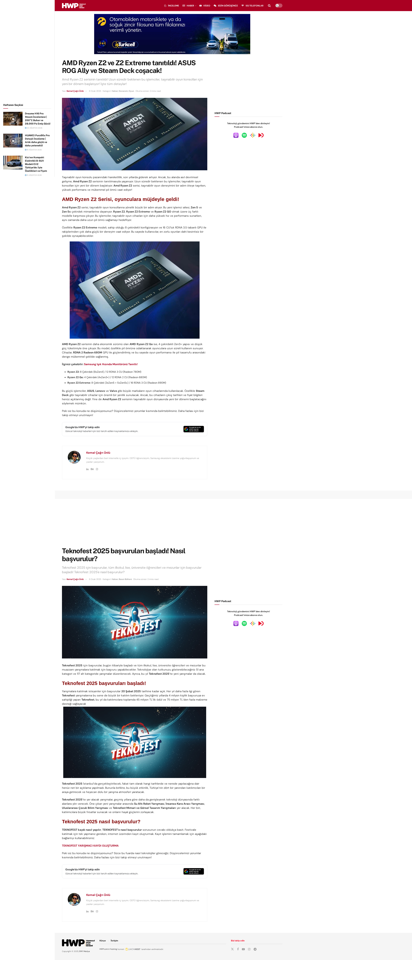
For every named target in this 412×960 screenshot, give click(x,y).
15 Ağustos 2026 (34, 175)
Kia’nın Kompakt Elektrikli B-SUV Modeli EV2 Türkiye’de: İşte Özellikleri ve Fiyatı (36, 164)
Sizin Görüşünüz (228, 5)
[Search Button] (269, 6)
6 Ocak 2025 (95, 91)
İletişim (114, 940)
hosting (113, 949)
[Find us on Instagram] (249, 949)
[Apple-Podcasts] (236, 135)
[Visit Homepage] (74, 5)
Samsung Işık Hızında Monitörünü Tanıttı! (111, 364)
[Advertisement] (27, 51)
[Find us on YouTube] (243, 949)
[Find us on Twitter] (232, 949)
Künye (102, 940)
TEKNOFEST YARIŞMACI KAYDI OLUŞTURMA (90, 845)
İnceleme (173, 5)
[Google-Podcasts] (252, 135)
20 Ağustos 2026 (34, 128)
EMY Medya (84, 951)
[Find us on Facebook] (238, 949)
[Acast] (261, 135)
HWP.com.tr (104, 949)
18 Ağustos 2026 (34, 150)
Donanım (123, 91)
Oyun (131, 91)
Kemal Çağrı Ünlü (75, 91)
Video (206, 5)
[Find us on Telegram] (255, 949)
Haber (190, 5)
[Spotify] (244, 135)
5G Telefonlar (254, 5)
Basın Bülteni (125, 579)
